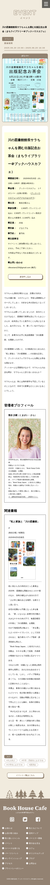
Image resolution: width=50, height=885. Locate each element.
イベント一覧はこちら (25, 775)
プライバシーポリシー (14, 868)
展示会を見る (34, 843)
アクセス (8, 863)
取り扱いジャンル (12, 838)
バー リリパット (12, 853)
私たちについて (35, 828)
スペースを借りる (12, 848)
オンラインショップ (13, 858)
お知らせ (8, 828)
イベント (8, 843)
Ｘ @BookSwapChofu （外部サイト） (23, 497)
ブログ (32, 858)
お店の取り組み (11, 833)
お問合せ (32, 863)
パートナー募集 (35, 838)
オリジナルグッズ (36, 853)
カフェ (32, 848)
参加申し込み (25, 277)
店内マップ (33, 833)
